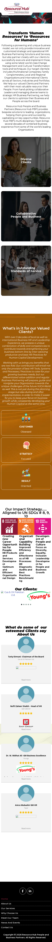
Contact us (7, 927)
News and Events (10, 922)
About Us (6, 903)
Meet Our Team (9, 918)
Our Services (8, 908)
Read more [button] (26, 680)
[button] (21, 604)
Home (4, 899)
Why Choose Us (9, 913)
